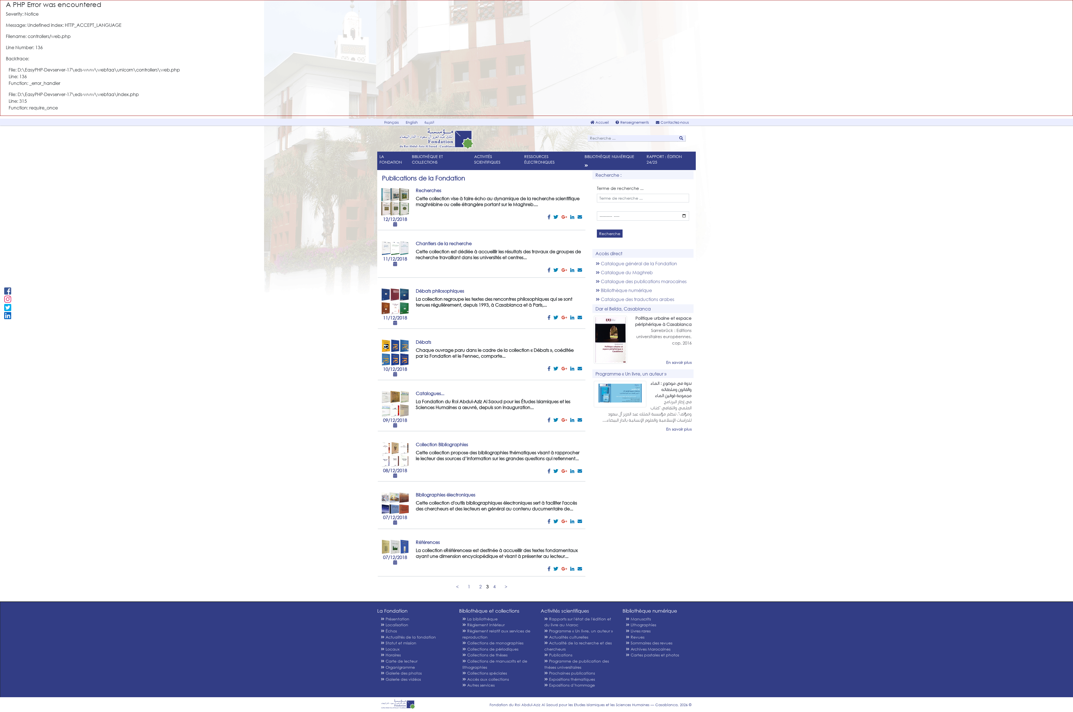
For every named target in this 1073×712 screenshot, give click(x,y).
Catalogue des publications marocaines (643, 281)
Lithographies (643, 624)
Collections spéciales (486, 673)
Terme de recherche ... (620, 188)
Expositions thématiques (571, 679)
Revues (637, 637)
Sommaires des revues (651, 643)
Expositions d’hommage (571, 685)
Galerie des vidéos (402, 679)
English (412, 122)
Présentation (396, 619)
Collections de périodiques (492, 649)
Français (391, 122)
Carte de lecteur (400, 661)
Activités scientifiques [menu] (487, 159)
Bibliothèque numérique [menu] (609, 156)
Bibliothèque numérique (626, 290)
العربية (429, 122)
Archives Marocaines (650, 649)
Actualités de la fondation (410, 637)
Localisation (396, 624)
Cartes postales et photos (654, 655)
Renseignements (634, 122)
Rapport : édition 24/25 (664, 159)
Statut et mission (400, 643)
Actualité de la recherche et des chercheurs (578, 646)
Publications (560, 655)
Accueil (601, 122)
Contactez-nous (674, 122)
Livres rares (640, 631)
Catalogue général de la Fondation (638, 263)
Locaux (392, 649)
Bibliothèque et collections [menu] (427, 159)
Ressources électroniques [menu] (539, 159)
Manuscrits (640, 619)
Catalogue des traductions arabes (637, 299)
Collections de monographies (494, 643)
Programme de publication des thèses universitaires (576, 664)
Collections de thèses (486, 655)
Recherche (609, 233)
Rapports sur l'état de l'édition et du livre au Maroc (577, 622)
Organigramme (399, 667)
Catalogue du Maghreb (626, 272)
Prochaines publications (571, 673)
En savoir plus (679, 362)
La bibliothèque (482, 619)
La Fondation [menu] (390, 159)
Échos (390, 631)
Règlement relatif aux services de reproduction (496, 634)
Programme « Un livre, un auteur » (580, 631)
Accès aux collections (487, 679)
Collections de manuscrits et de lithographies (494, 664)
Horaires (392, 655)
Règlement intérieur (485, 624)
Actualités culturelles (568, 637)
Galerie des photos (403, 673)
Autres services (480, 685)
